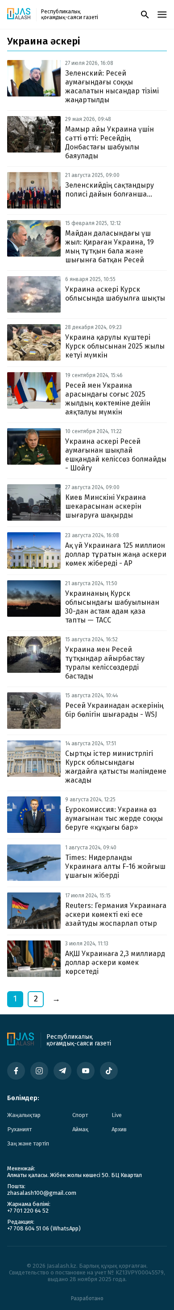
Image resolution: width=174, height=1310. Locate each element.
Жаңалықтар (24, 1115)
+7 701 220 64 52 (28, 1210)
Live (117, 1115)
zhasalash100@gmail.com (41, 1192)
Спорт (80, 1115)
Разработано (87, 1298)
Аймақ (80, 1129)
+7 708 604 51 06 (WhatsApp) (44, 1228)
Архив (119, 1129)
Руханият (19, 1129)
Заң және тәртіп (28, 1143)
